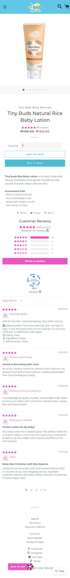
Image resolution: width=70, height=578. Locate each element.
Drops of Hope (35, 542)
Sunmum (35, 533)
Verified (33, 291)
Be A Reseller (35, 537)
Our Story (35, 522)
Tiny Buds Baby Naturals (40, 567)
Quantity (13, 145)
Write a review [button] (35, 261)
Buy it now (35, 163)
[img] (9, 309)
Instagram (36, 552)
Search (35, 518)
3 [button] (36, 490)
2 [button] (31, 490)
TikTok (36, 561)
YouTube (36, 557)
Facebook (36, 548)
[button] (29, 127)
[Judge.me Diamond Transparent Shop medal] (33, 280)
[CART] (66, 7)
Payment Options (35, 526)
